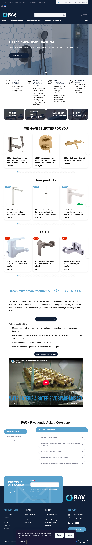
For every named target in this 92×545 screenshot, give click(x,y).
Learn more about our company (46, 319)
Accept (69, 535)
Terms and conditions (51, 514)
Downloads (33, 2)
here (19, 537)
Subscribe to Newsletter (39, 497)
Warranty (27, 517)
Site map (6, 528)
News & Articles (8, 2)
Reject (59, 535)
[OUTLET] (17, 248)
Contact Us (42, 2)
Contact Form (77, 529)
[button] (17, 172)
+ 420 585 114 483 (76, 518)
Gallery (25, 2)
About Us (18, 2)
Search (64, 15)
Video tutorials (28, 522)
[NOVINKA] (17, 196)
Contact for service (29, 514)
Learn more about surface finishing (46, 354)
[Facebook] (69, 522)
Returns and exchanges (51, 520)
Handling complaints (50, 522)
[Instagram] (72, 522)
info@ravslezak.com (77, 514)
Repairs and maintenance (31, 520)
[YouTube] (77, 522)
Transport (47, 517)
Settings (22, 542)
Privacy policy (48, 525)
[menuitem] (5, 21)
